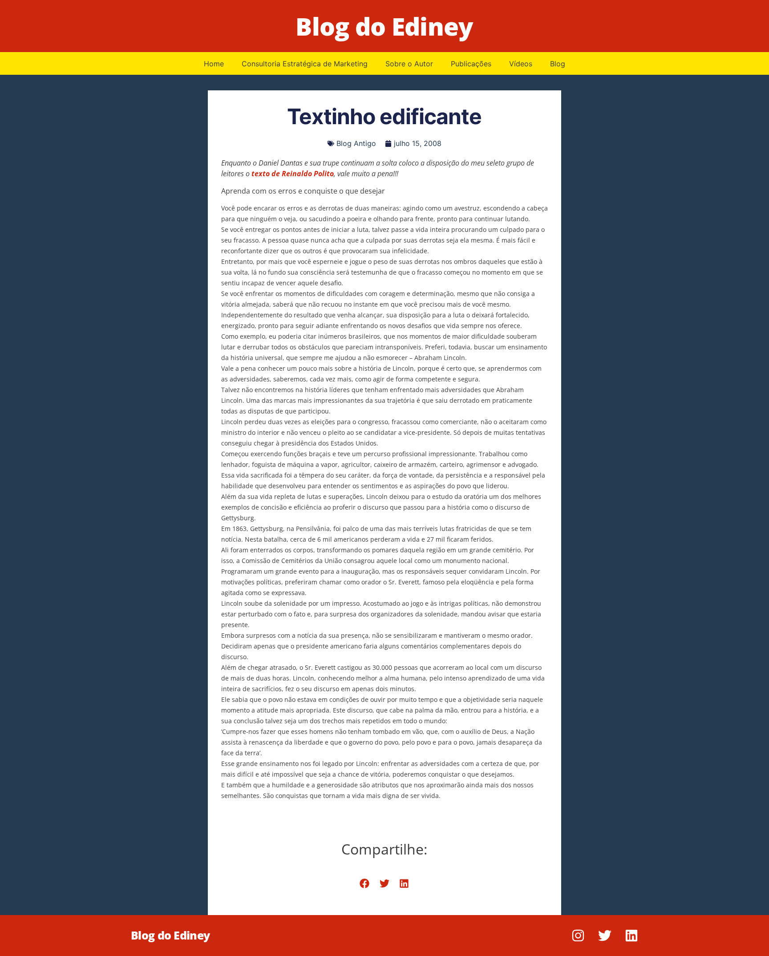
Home (214, 63)
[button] (365, 884)
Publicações (471, 63)
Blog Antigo (356, 143)
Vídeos (520, 63)
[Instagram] (578, 935)
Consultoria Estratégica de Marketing (305, 63)
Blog (557, 63)
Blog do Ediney (384, 26)
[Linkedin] (631, 935)
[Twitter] (604, 935)
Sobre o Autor (409, 63)
